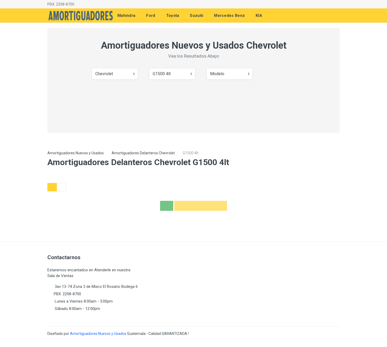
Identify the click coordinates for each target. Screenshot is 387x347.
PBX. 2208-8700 (60, 4)
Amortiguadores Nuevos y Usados (75, 153)
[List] (61, 187)
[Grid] (52, 187)
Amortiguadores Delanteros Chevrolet (143, 153)
